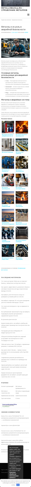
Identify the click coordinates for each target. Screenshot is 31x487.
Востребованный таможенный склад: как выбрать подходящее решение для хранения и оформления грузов (15, 314)
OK (18, 485)
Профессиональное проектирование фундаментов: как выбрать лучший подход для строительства (14, 375)
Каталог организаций (7, 386)
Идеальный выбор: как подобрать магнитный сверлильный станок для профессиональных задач (14, 367)
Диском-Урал (16, 425)
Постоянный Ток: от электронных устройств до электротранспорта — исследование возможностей (15, 418)
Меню (28, 14)
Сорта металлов (6, 398)
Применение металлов (17, 19)
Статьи (18, 398)
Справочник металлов (6, 19)
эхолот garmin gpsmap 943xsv (8, 405)
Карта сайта (4, 469)
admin (26, 32)
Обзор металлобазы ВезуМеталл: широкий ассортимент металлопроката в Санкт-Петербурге (13, 338)
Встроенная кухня (6, 319)
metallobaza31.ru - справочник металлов (14, 9)
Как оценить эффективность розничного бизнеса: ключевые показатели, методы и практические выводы (15, 289)
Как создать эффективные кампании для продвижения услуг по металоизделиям (15, 442)
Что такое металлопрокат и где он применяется (15, 306)
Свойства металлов (21, 395)
